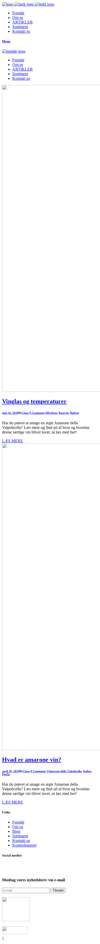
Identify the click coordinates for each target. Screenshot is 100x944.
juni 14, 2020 (10, 412)
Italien (87, 771)
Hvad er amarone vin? (31, 759)
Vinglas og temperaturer (34, 401)
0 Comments (37, 412)
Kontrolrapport (24, 845)
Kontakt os (21, 840)
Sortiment (20, 836)
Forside (18, 822)
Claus (25, 412)
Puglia (6, 774)
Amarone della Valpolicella (65, 771)
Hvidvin (52, 412)
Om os (17, 827)
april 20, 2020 (10, 771)
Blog (16, 831)
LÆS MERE (12, 441)
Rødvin (74, 412)
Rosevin (63, 412)
